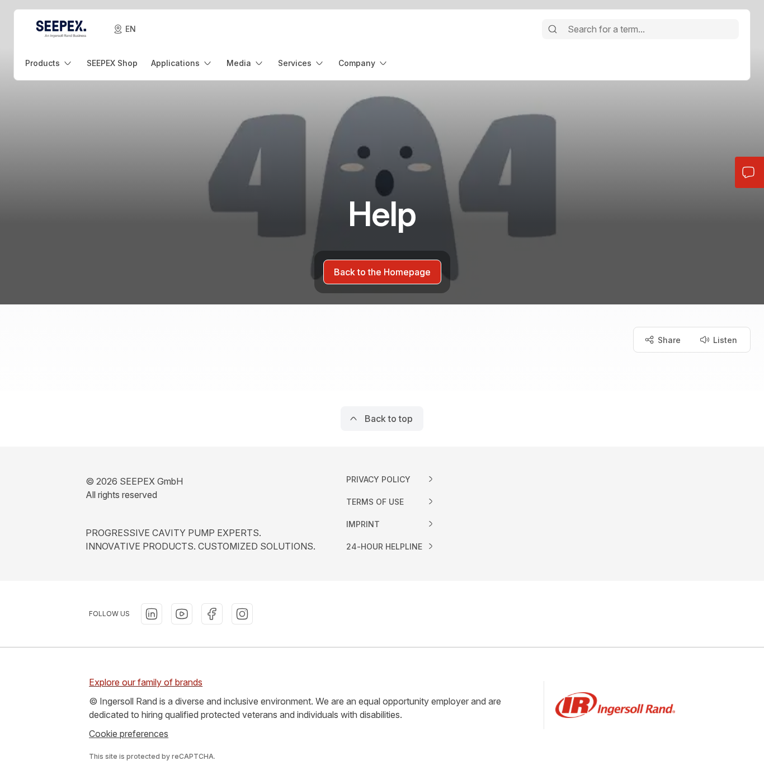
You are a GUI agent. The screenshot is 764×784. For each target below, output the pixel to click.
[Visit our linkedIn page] (151, 614)
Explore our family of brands (145, 682)
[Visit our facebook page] (212, 614)
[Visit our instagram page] (242, 614)
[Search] (553, 29)
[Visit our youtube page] (181, 614)
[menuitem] (49, 63)
